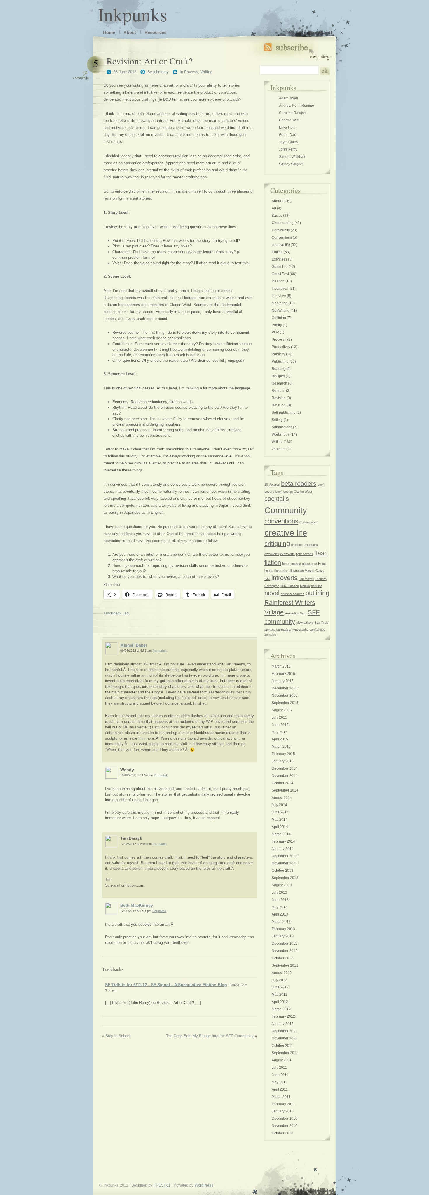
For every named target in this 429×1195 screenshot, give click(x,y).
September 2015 (285, 703)
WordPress (204, 1185)
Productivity (281, 347)
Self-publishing (284, 412)
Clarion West (303, 491)
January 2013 (283, 936)
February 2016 (283, 674)
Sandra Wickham (292, 157)
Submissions (282, 427)
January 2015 (283, 761)
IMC (267, 579)
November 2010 (284, 1126)
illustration (281, 570)
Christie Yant (289, 120)
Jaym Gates (288, 142)
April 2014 (280, 827)
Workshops (281, 434)
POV (275, 332)
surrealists (283, 629)
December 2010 (284, 1119)
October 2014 (282, 783)
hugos (268, 570)
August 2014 (282, 798)
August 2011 (282, 1060)
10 (266, 484)
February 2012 (283, 1016)
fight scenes (304, 554)
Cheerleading (283, 223)
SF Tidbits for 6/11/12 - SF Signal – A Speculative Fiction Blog (166, 984)
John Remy (288, 149)
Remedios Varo (295, 613)
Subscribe (298, 50)
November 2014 (284, 776)
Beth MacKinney (136, 905)
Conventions (282, 237)
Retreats (278, 391)
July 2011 (279, 1067)
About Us (279, 201)
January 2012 (283, 1024)
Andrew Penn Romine (296, 106)
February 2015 (283, 754)
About (129, 32)
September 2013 (285, 878)
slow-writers (304, 622)
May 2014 (279, 819)
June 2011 (280, 1075)
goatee (296, 563)
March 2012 (281, 1009)
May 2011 (279, 1082)
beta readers (298, 483)
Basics (277, 216)
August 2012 (282, 973)
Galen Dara (288, 135)
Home (109, 32)
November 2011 (284, 1038)
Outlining (279, 318)
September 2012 (285, 965)
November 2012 (284, 951)
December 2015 (284, 688)
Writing (206, 72)
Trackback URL (117, 613)
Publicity (278, 354)
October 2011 (282, 1046)
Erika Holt (286, 127)
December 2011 (284, 1031)
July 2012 (279, 980)
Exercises (279, 259)
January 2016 (283, 681)
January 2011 (282, 1111)
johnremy (161, 72)
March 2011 (281, 1097)
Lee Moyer (306, 579)
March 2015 (281, 747)
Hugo (322, 563)
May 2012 (279, 995)
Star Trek (321, 622)
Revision (279, 398)
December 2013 (284, 856)
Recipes (278, 376)
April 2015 (280, 739)
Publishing (280, 361)
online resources (292, 594)
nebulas (316, 586)
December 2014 (284, 768)
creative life (281, 245)
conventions (281, 521)
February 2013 (283, 929)
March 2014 (281, 834)
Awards (274, 484)
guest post (309, 563)
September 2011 (285, 1053)
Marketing (279, 303)
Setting (277, 420)
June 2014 (280, 812)
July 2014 (279, 805)
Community (281, 230)
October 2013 (282, 871)
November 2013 (284, 863)
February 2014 (283, 841)
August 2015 (282, 710)
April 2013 (280, 914)
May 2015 (279, 732)
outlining (317, 593)
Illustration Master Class (307, 570)
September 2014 (285, 790)
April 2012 (280, 1002)
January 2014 (283, 849)
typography (300, 629)
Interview (279, 296)
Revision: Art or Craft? (150, 61)
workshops (317, 629)
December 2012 (284, 943)
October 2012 (282, 958)
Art (274, 208)
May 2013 (279, 907)
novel (272, 593)
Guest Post (280, 274)
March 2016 (281, 666)
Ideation (278, 281)
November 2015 (284, 695)
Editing (277, 252)
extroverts (287, 554)
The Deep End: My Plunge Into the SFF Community (210, 1036)
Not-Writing (281, 310)
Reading (278, 369)
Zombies (278, 449)
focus (286, 563)
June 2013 (280, 900)
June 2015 (280, 725)
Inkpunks (132, 14)
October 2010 (282, 1133)
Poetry (277, 325)
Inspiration (280, 288)
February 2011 (283, 1104)
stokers (269, 629)
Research (279, 383)
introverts (284, 577)
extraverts (271, 554)
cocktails (276, 498)
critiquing (277, 543)
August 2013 (282, 885)
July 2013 (279, 892)
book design (284, 491)
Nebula (305, 586)
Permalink (160, 650)
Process (191, 72)
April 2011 (280, 1089)
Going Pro (280, 267)
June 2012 (280, 987)
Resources (155, 32)
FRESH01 (162, 1185)
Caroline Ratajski (292, 113)
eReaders (311, 544)
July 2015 (279, 717)
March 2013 (281, 922)
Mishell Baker (133, 645)
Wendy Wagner (291, 164)
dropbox (297, 544)
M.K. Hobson (289, 586)
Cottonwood (307, 522)
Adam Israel (288, 98)
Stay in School (117, 1036)
